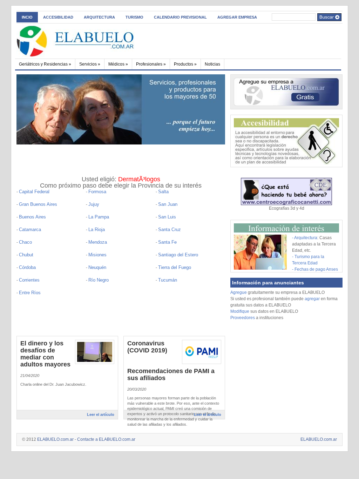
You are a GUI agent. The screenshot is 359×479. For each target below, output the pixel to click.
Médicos (118, 64)
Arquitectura (99, 17)
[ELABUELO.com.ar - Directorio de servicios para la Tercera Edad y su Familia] (84, 39)
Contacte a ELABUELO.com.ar (106, 439)
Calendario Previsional (180, 17)
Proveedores (243, 317)
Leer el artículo (100, 414)
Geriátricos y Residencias (45, 64)
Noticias (212, 64)
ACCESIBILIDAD (58, 17)
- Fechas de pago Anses (315, 269)
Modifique (239, 311)
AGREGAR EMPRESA (237, 17)
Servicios (89, 64)
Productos (185, 64)
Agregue (238, 292)
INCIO (27, 17)
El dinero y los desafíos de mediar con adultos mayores (45, 354)
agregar (312, 298)
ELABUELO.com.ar (55, 439)
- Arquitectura (304, 237)
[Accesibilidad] (286, 163)
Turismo (134, 17)
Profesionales (151, 64)
